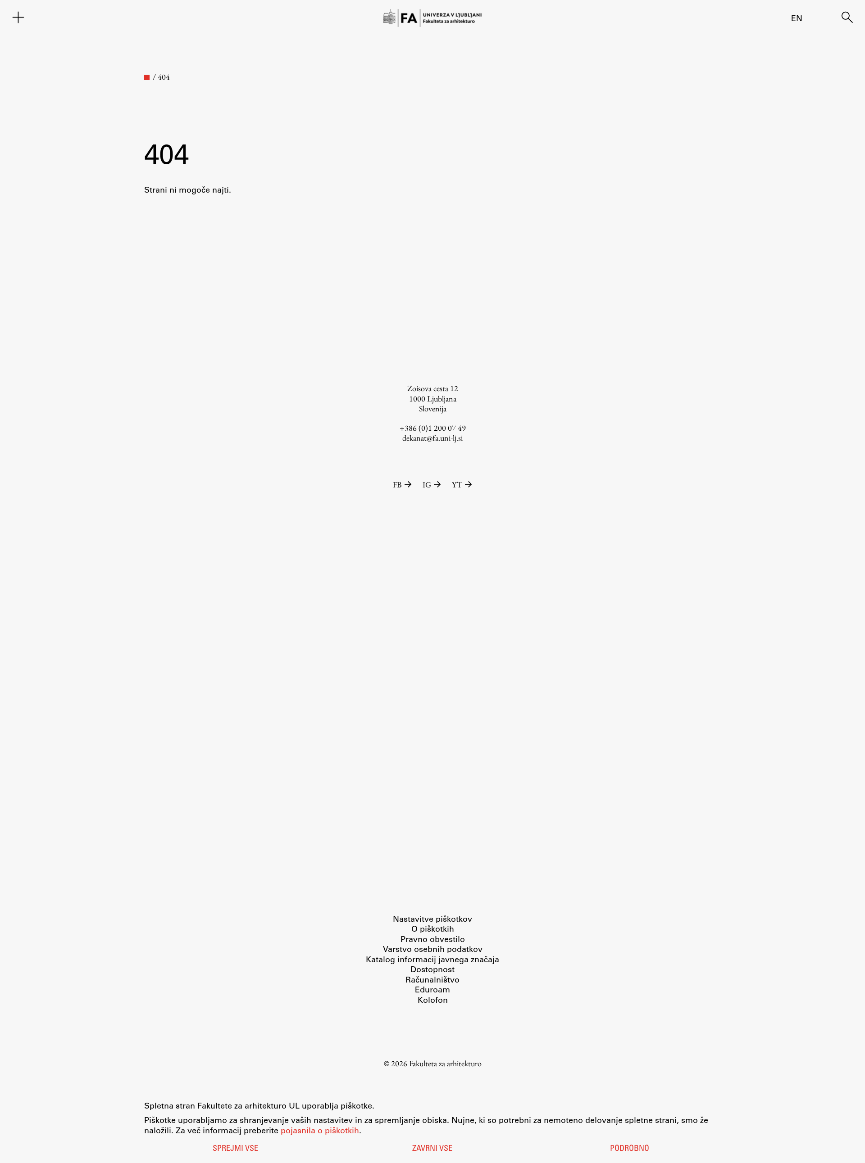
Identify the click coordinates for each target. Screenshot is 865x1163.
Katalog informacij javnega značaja (432, 959)
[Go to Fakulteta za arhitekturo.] (147, 77)
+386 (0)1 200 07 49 (433, 428)
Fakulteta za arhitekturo (445, 1063)
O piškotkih (432, 928)
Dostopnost (432, 969)
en (796, 18)
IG (427, 484)
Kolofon (433, 999)
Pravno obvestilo (433, 938)
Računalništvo (432, 979)
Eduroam (432, 989)
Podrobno (629, 1149)
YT (457, 484)
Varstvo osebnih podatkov (433, 948)
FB (397, 484)
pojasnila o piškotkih (320, 1130)
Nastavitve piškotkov (432, 918)
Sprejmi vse (235, 1149)
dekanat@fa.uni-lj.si (432, 438)
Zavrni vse (432, 1149)
